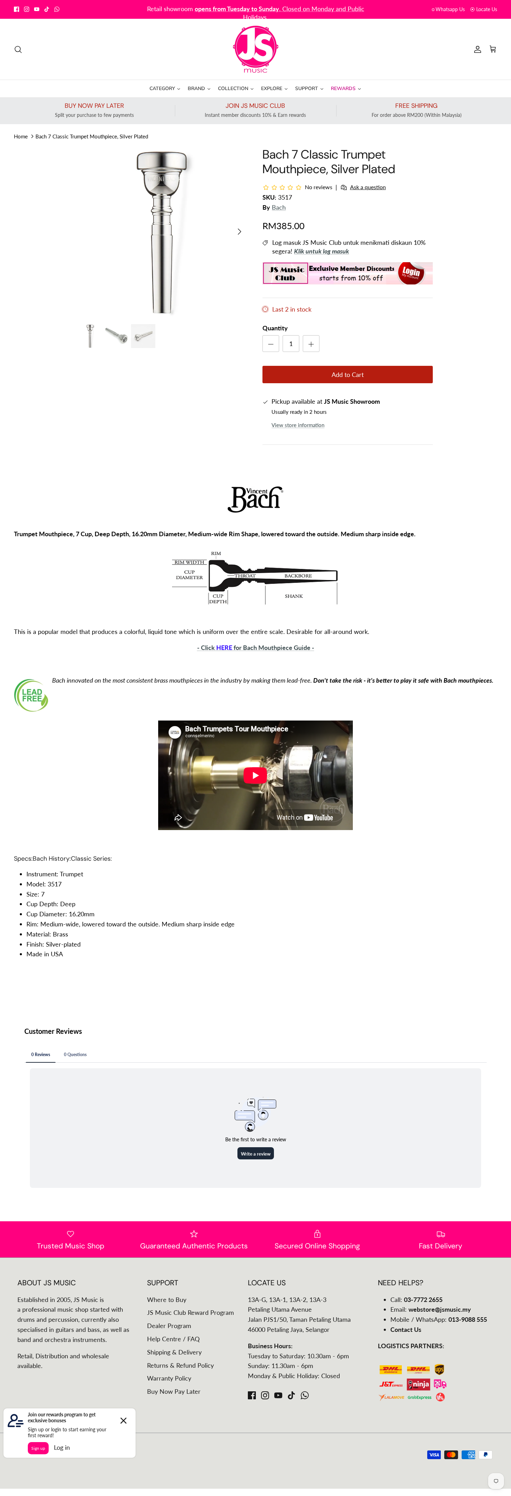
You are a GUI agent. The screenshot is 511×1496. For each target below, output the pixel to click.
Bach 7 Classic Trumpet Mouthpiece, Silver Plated (91, 136)
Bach (279, 207)
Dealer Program (169, 1325)
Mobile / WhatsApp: (438, 1319)
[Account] (476, 49)
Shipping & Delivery (174, 1352)
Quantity (275, 328)
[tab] (23, 859)
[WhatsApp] (56, 9)
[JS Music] (255, 49)
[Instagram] (26, 9)
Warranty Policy (169, 1378)
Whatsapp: (222, 9)
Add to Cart (348, 374)
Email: (430, 1309)
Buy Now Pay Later (174, 1391)
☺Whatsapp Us (448, 9)
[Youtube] (36, 9)
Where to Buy (166, 1299)
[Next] (239, 231)
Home (21, 136)
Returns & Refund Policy (180, 1365)
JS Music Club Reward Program (190, 1312)
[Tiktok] (46, 9)
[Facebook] (16, 9)
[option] (163, 231)
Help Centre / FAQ (173, 1339)
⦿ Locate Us (483, 9)
